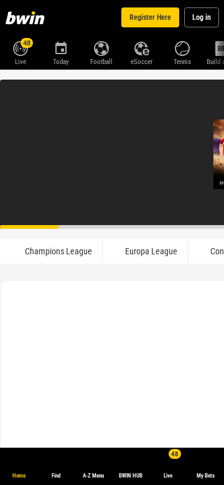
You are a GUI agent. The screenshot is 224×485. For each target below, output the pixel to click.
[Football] (101, 47)
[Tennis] (182, 47)
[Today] (60, 47)
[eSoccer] (141, 47)
